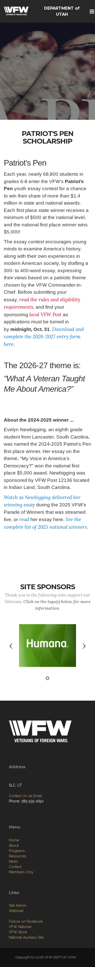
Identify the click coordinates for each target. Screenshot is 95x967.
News (13, 861)
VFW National (20, 927)
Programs (17, 851)
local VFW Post (45, 314)
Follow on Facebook (26, 921)
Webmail (16, 911)
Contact (15, 867)
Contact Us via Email (25, 796)
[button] (11, 646)
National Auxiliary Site (26, 937)
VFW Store (18, 932)
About (14, 845)
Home (14, 840)
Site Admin (17, 905)
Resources (17, 856)
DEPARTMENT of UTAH (62, 11)
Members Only (21, 872)
